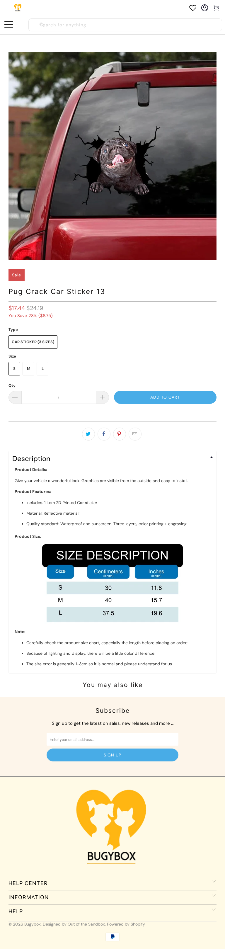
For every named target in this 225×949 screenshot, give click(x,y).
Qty (12, 385)
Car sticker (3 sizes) (33, 341)
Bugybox (32, 924)
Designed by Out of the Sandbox (74, 924)
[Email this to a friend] (135, 434)
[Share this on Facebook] (104, 434)
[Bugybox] (18, 8)
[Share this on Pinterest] (119, 434)
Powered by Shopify (126, 924)
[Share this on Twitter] (88, 434)
